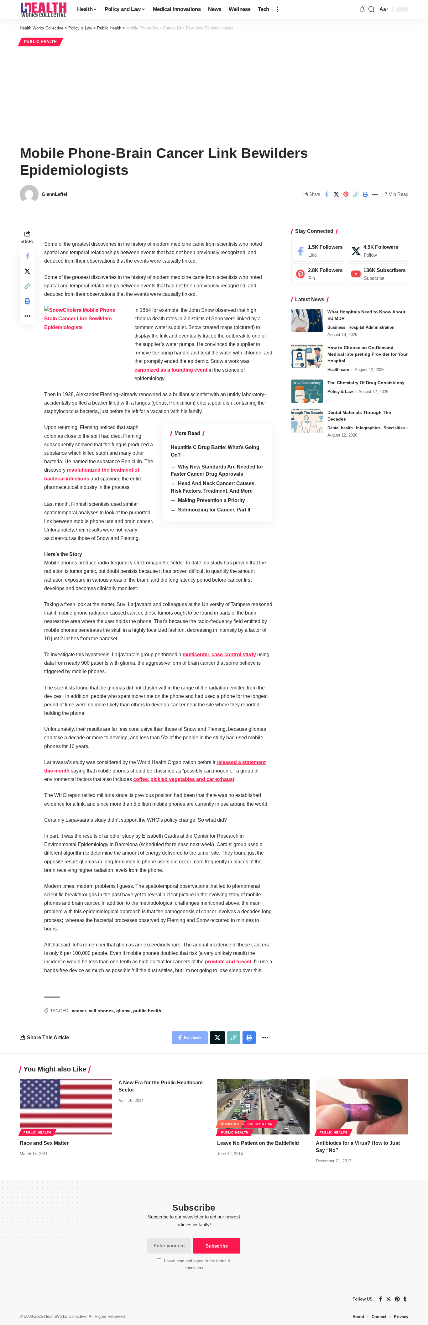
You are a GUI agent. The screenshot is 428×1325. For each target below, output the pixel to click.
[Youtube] (377, 274)
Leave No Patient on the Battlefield (258, 1143)
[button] (277, 9)
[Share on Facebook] (326, 194)
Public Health (40, 42)
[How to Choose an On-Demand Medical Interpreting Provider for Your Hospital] (307, 356)
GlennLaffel (54, 194)
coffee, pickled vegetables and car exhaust (183, 779)
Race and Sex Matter (44, 1143)
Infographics (368, 428)
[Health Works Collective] (43, 9)
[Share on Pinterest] (346, 194)
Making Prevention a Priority (211, 500)
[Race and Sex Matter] (66, 1106)
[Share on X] (336, 194)
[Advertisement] (214, 95)
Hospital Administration (371, 327)
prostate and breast (228, 961)
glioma (123, 1010)
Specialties (394, 428)
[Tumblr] (405, 1299)
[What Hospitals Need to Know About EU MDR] (307, 320)
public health (147, 1010)
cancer (79, 1010)
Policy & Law (340, 391)
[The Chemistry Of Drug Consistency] (307, 391)
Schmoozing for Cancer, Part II (214, 509)
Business (336, 327)
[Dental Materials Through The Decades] (307, 421)
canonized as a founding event (170, 370)
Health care (338, 369)
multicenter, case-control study (219, 654)
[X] (377, 251)
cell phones (101, 1010)
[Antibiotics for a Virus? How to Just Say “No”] (362, 1106)
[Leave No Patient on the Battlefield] (263, 1106)
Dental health (340, 428)
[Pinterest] (318, 274)
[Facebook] (318, 251)
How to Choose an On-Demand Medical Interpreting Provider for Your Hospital (367, 354)
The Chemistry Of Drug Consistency (366, 382)
